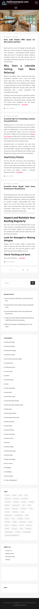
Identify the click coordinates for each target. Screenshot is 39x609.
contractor (7, 502)
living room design (10, 459)
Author (16, 37)
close (26, 495)
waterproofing (26, 532)
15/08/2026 (8, 37)
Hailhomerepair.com (17, 1)
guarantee (15, 508)
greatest (7, 508)
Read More (25, 104)
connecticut (24, 498)
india (26, 515)
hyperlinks (15, 512)
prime (27, 518)
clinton (14, 495)
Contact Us (8, 550)
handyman (23, 508)
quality (14, 522)
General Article (9, 380)
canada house (9, 363)
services (7, 528)
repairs (7, 525)
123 (23, 270)
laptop (6, 518)
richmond (28, 525)
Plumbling (8, 467)
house (31, 508)
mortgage (20, 518)
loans (13, 518)
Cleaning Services (10, 367)
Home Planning (10, 108)
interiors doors (9, 438)
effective (7, 505)
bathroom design (10, 346)
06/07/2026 (8, 183)
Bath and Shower (10, 342)
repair (30, 522)
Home (7, 384)
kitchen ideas (9, 455)
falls (23, 505)
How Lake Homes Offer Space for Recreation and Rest (19, 40)
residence (14, 525)
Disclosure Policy (10, 556)
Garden (7, 375)
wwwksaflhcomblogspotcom (12, 535)
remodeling (8, 472)
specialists (28, 528)
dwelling (31, 502)
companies (7, 498)
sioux (21, 528)
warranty (18, 532)
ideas (22, 512)
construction (9, 371)
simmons (14, 528)
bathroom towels (10, 355)
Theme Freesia (24, 603)
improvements (18, 515)
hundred (7, 512)
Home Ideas (8, 409)
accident (7, 495)
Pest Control (10, 176)
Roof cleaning (9, 476)
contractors (16, 502)
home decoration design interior (14, 405)
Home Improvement (10, 413)
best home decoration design (13, 359)
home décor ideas (10, 396)
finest (29, 505)
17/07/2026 (8, 116)
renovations (22, 522)
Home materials (9, 421)
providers (7, 522)
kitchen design (9, 447)
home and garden (10, 388)
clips (20, 495)
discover (24, 502)
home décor (8, 392)
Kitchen (7, 442)
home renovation (10, 434)
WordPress (31, 603)
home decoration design (12, 401)
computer (16, 498)
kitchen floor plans (10, 451)
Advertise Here (9, 553)
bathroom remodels (10, 350)
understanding (8, 532)
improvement (8, 515)
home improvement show (12, 417)
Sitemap (7, 559)
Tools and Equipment (11, 480)
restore (21, 525)
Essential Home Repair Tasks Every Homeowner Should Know (19, 187)
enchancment (16, 505)
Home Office (8, 426)
